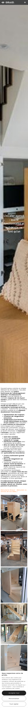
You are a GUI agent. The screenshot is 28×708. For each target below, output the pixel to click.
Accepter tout (14, 693)
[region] (14, 689)
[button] (25, 2)
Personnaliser (14, 698)
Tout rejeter (14, 704)
